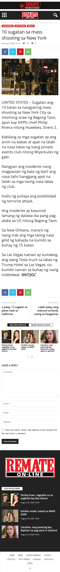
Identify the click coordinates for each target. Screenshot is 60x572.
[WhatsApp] (28, 51)
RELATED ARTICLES (18, 325)
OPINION (37, 559)
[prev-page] (28, 356)
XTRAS (30, 563)
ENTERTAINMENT (33, 555)
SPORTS (47, 555)
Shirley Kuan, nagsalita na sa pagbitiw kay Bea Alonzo (9, 348)
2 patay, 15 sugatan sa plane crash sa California (14, 310)
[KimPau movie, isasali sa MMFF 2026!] (30, 336)
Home (4, 22)
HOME (12, 555)
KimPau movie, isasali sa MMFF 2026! (27, 347)
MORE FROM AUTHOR (40, 325)
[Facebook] (5, 51)
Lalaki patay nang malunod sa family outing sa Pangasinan (46, 310)
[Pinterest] (20, 51)
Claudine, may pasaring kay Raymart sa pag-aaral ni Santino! (47, 348)
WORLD (31, 26)
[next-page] (32, 356)
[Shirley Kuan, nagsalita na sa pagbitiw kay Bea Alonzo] (11, 336)
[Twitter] (12, 51)
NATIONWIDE (15, 22)
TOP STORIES (20, 26)
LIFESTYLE (11, 559)
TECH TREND (24, 559)
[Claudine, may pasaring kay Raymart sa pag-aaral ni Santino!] (49, 336)
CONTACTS (48, 559)
